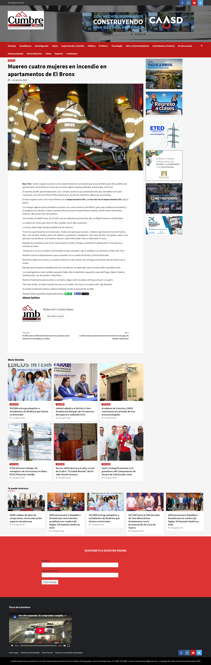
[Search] (201, 45)
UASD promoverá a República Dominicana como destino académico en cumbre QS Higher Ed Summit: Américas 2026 (65, 521)
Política (91, 45)
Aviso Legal (13, 652)
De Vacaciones (185, 45)
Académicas (25, 45)
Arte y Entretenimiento (137, 45)
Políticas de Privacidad (30, 652)
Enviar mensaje (50, 582)
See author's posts (55, 316)
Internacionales (15, 53)
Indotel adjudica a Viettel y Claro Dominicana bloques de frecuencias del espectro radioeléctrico (75, 411)
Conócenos (72, 53)
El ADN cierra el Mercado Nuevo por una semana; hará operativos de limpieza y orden (45, 335)
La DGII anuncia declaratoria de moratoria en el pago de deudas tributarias (104, 335)
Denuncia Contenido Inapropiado (69, 652)
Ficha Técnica (47, 652)
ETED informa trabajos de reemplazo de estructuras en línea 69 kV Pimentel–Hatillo (28, 471)
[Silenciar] (64, 645)
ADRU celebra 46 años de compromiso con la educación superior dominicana (26, 518)
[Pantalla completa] (68, 645)
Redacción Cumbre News (58, 309)
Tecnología (116, 45)
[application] (40, 630)
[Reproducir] (12, 645)
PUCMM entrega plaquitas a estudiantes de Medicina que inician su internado (29, 411)
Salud (55, 45)
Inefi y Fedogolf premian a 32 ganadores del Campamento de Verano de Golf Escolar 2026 (119, 471)
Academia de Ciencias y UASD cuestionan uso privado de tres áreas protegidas (118, 411)
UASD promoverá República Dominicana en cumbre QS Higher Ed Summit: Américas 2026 (183, 519)
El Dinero (103, 45)
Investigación (41, 45)
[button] (138, 22)
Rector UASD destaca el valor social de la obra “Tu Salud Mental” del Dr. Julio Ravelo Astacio (75, 471)
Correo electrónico (51, 571)
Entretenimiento (134, 508)
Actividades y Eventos (163, 45)
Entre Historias (34, 53)
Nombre (46, 561)
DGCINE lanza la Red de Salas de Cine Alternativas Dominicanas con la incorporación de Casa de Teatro (144, 521)
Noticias (11, 60)
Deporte (59, 53)
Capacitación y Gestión (72, 45)
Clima (48, 53)
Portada (12, 45)
